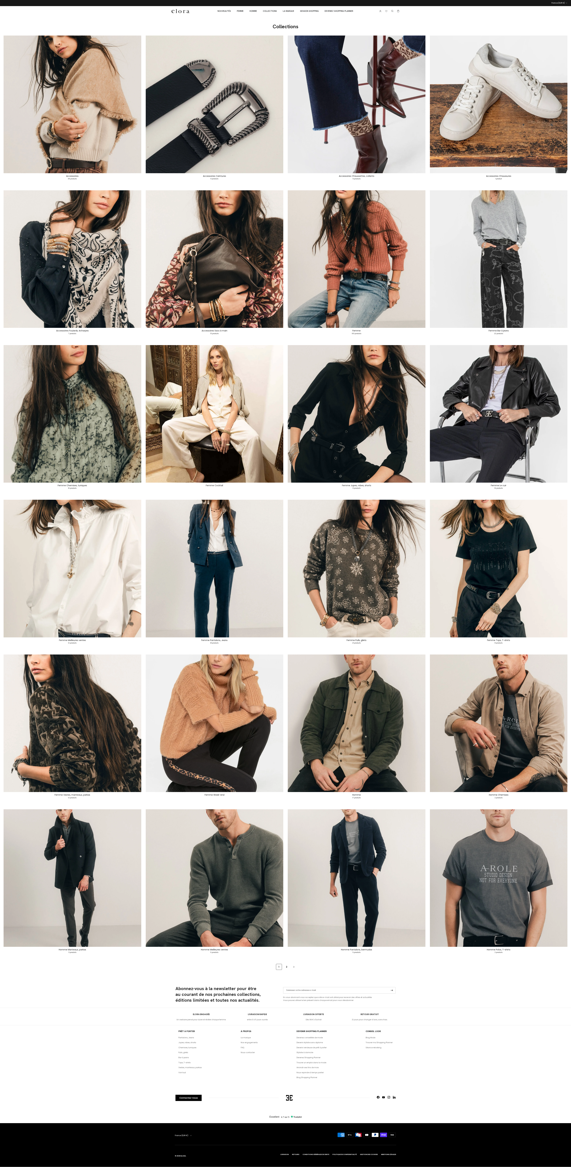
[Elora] (180, 11)
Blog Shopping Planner (307, 1077)
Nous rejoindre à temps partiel (310, 1072)
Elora (183, 1156)
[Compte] (380, 11)
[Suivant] (294, 967)
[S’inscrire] (392, 990)
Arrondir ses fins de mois (308, 1067)
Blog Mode (370, 1037)
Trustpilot (294, 3)
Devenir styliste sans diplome (310, 1042)
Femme (240, 11)
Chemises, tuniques (187, 1047)
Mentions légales (388, 1154)
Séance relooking (373, 1047)
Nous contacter (248, 1052)
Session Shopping (309, 11)
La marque (288, 11)
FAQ (242, 1047)
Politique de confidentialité (344, 1154)
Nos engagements (249, 1042)
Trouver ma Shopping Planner (379, 1042)
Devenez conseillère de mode (310, 1037)
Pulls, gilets (183, 1052)
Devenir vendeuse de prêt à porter (312, 1047)
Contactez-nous (188, 1097)
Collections (270, 11)
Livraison (284, 1154)
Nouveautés (224, 11)
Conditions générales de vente (316, 1154)
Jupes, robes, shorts (187, 1042)
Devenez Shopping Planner (339, 11)
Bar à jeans (183, 1057)
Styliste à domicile (305, 1052)
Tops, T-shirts (184, 1062)
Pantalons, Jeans (186, 1037)
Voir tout (182, 1072)
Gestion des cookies (369, 1154)
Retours (295, 1154)
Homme (253, 11)
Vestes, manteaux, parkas (190, 1067)
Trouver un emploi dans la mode (311, 1062)
